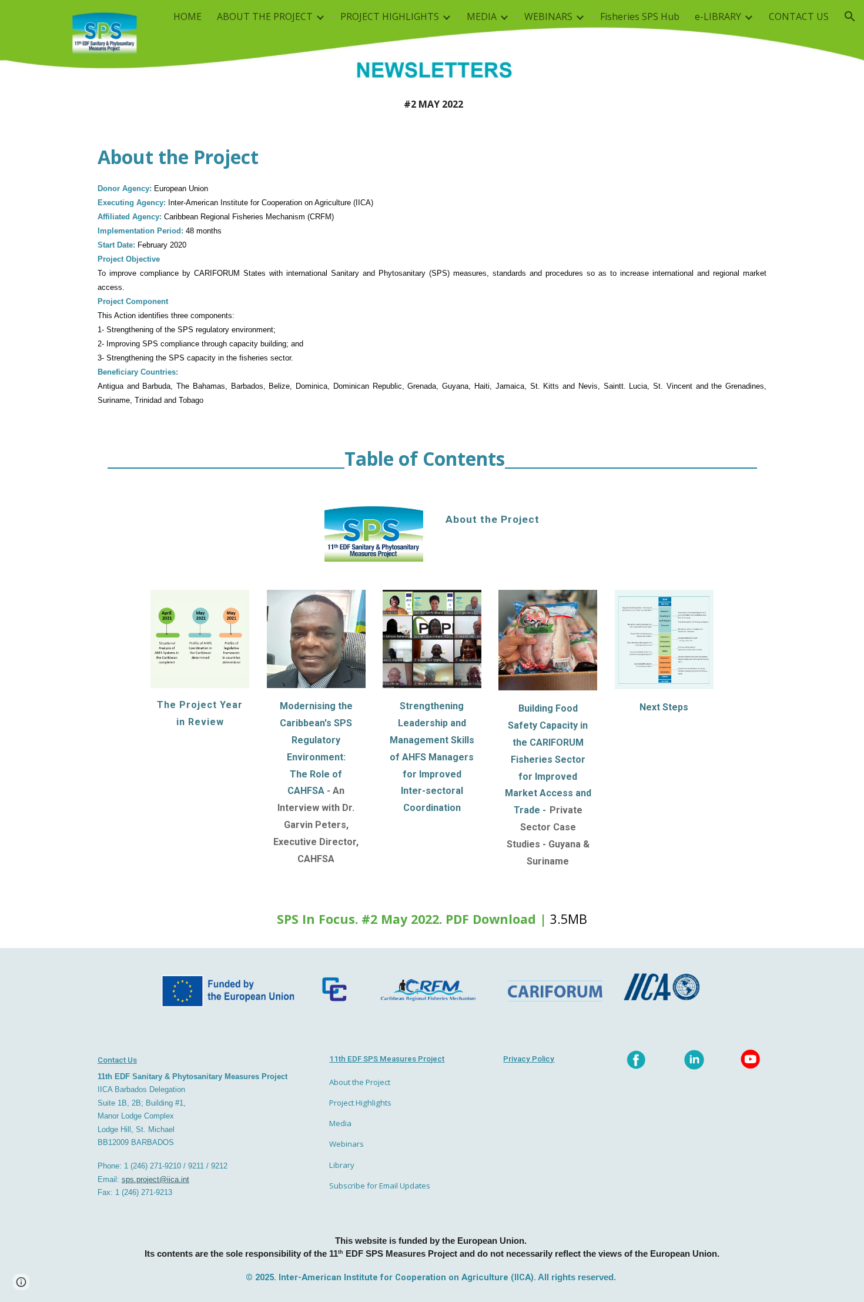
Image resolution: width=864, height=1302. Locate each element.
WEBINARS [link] (548, 16)
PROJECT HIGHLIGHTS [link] (389, 16)
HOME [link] (187, 16)
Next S (653, 707)
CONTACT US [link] (799, 16)
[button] (850, 16)
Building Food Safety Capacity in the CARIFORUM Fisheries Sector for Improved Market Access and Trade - (549, 759)
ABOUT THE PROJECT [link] (265, 16)
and (458, 723)
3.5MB (568, 918)
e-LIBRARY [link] (718, 16)
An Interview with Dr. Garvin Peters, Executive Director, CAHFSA (317, 824)
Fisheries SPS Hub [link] (639, 16)
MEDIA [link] (482, 16)
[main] (432, 104)
